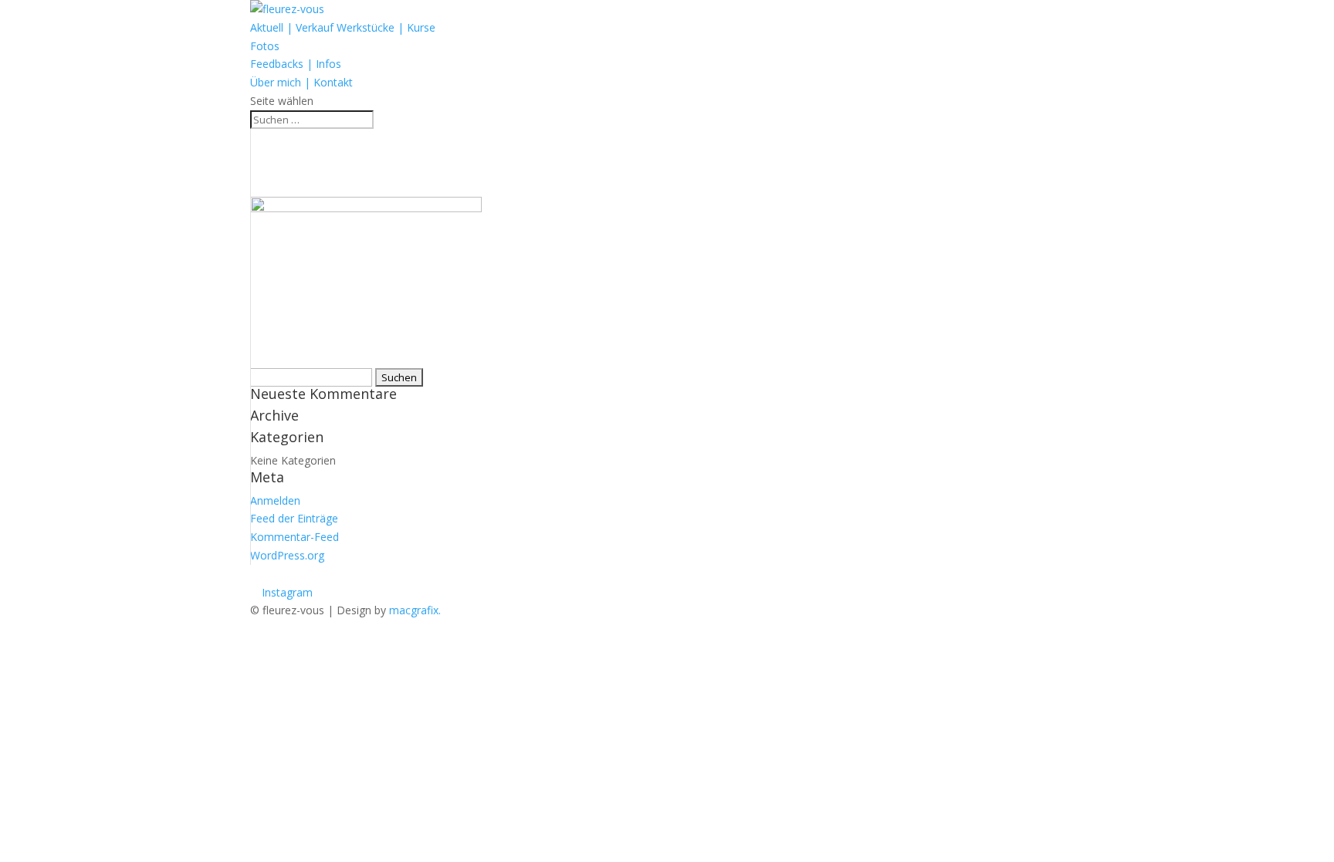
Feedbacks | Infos (295, 63)
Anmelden (275, 500)
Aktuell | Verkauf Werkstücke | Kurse (342, 27)
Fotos (264, 46)
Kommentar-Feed (294, 536)
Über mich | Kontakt (301, 82)
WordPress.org (287, 555)
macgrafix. (415, 610)
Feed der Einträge (294, 518)
